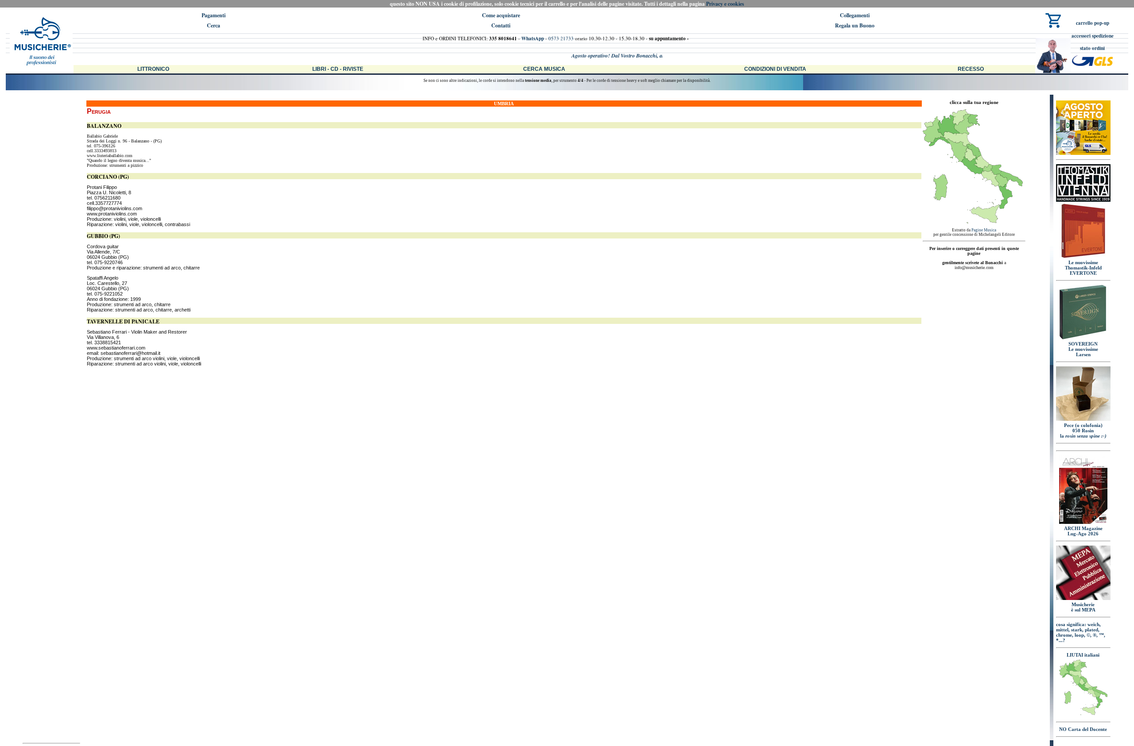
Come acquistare (501, 15)
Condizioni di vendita (775, 69)
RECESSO (971, 69)
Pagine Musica (983, 230)
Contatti (500, 25)
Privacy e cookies (725, 4)
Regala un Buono (854, 25)
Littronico (153, 69)
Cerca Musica (544, 69)
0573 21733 (561, 38)
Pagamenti (213, 15)
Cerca (213, 25)
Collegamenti (855, 15)
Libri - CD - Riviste (337, 69)
